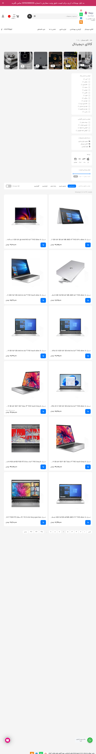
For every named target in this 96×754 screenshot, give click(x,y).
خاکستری (85, 84)
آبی (86, 79)
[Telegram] (81, 18)
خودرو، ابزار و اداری (83, 141)
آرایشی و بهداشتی (75, 29)
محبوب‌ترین (62, 186)
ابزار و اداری (63, 29)
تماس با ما (52, 29)
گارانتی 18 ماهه (83, 128)
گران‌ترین (36, 186)
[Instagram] (81, 10)
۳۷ (31, 532)
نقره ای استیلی (83, 106)
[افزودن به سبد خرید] (88, 245)
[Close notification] (3, 3)
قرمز (86, 95)
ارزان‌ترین (44, 186)
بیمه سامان (84, 122)
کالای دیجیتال (89, 29)
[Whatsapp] (81, 14)
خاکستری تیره (83, 104)
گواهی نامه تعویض (82, 130)
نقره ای (85, 101)
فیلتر (75, 176)
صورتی (85, 90)
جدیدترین (72, 186)
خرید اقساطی (41, 29)
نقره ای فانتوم (83, 109)
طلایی (85, 93)
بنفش (85, 82)
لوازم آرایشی (85, 146)
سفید (85, 87)
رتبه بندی (53, 186)
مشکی (85, 98)
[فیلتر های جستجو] (34, 16)
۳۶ (36, 532)
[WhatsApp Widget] (90, 740)
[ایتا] (81, 22)
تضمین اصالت (83, 125)
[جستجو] (29, 16)
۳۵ (42, 532)
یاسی (86, 112)
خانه (91, 40)
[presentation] (87, 60)
